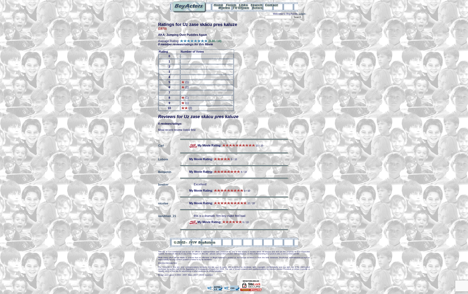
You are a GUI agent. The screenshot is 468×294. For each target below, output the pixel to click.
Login (302, 13)
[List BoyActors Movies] (224, 7)
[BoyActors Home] (218, 5)
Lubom (163, 159)
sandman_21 (167, 215)
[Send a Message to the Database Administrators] (271, 5)
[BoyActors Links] (243, 5)
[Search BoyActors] (256, 5)
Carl (161, 145)
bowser (163, 184)
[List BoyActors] (257, 7)
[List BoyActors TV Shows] (241, 7)
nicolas (163, 203)
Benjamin (164, 171)
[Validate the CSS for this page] (231, 289)
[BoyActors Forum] (231, 5)
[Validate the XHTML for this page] (215, 289)
